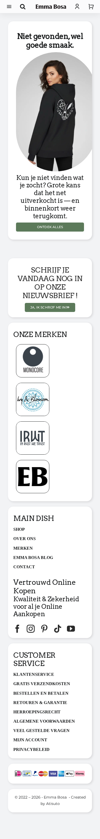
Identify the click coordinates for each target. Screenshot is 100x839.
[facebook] (17, 629)
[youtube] (71, 629)
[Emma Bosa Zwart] (51, 6)
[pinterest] (44, 629)
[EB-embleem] (32, 462)
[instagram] (31, 629)
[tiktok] (58, 629)
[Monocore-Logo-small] (32, 346)
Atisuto (53, 803)
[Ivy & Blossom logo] (32, 385)
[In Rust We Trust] (32, 423)
